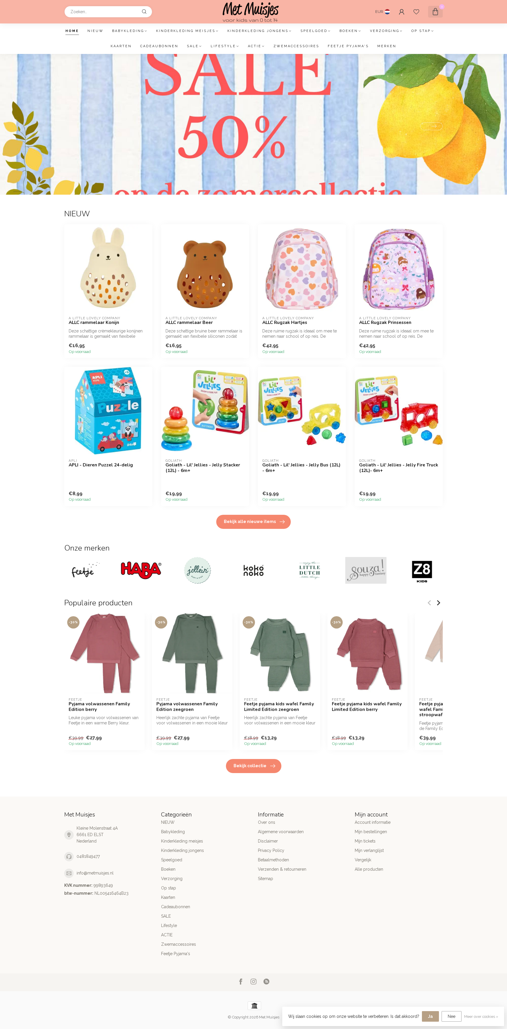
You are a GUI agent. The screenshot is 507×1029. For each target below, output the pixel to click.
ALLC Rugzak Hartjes (284, 322)
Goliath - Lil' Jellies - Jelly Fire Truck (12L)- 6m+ (398, 467)
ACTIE (254, 46)
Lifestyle (223, 46)
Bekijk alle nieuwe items (250, 521)
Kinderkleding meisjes (185, 31)
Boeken (348, 31)
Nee (451, 1016)
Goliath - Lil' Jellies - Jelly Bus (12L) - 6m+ (301, 467)
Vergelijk (363, 860)
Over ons (266, 822)
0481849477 (88, 856)
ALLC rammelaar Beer (189, 322)
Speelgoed (313, 31)
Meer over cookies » (481, 1016)
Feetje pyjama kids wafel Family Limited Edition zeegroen (279, 706)
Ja (430, 1016)
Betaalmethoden (273, 860)
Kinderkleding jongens (257, 31)
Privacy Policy (271, 850)
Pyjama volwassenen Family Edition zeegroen (187, 706)
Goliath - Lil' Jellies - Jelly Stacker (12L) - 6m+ (202, 467)
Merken (386, 46)
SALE (193, 46)
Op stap (421, 31)
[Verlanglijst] (416, 12)
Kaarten (121, 46)
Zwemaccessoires (296, 46)
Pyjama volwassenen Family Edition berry (99, 706)
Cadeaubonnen (159, 46)
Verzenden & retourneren (282, 869)
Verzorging (384, 31)
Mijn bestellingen (371, 831)
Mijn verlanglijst (369, 850)
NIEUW (95, 31)
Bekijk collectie (250, 765)
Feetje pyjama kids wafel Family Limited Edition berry (367, 706)
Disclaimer (268, 841)
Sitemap (265, 878)
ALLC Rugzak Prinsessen (385, 322)
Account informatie (373, 822)
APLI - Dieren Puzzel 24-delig (101, 465)
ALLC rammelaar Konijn (94, 322)
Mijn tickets (365, 841)
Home (72, 31)
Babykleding (128, 31)
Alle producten (369, 869)
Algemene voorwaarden (281, 831)
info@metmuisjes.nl (95, 873)
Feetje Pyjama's (348, 46)
